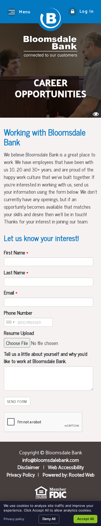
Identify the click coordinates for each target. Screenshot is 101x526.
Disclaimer (28, 468)
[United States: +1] (10, 322)
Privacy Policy (20, 475)
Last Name (16, 272)
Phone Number (18, 313)
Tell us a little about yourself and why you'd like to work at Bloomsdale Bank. (45, 357)
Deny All (48, 519)
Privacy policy (14, 519)
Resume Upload (19, 333)
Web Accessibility (66, 468)
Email (10, 292)
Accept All (85, 519)
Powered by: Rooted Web (68, 475)
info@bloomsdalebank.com (50, 460)
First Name (16, 252)
